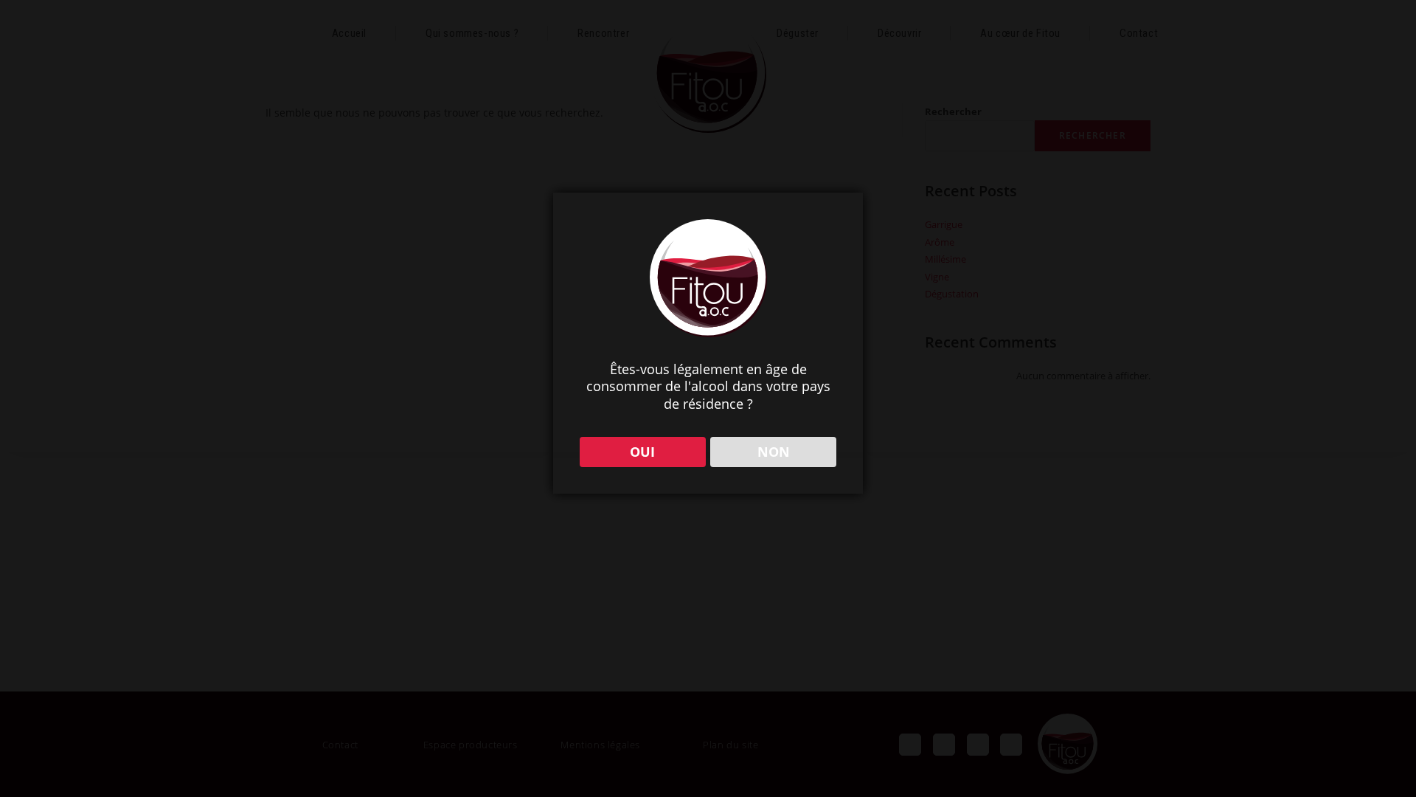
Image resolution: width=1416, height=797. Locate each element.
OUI (642, 451)
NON (773, 451)
